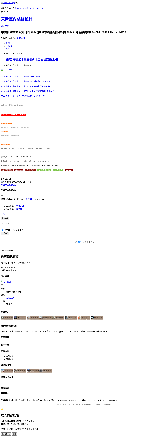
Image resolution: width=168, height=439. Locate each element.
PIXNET (65, 405)
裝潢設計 (20, 206)
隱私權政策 (98, 405)
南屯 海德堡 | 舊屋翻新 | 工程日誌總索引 (32, 59)
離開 (14, 434)
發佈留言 (5, 233)
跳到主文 (5, 26)
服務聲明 (107, 405)
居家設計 (21, 38)
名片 (8, 49)
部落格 (9, 46)
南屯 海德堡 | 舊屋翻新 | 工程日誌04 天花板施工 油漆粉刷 (25, 81)
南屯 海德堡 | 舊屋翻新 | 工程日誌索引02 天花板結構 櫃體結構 (27, 91)
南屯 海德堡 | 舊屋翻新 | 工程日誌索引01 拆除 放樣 (23, 96)
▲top (3, 213)
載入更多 (5, 218)
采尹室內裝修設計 (16, 19)
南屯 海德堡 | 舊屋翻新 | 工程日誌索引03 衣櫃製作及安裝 (25, 86)
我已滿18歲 (6, 434)
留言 (32, 199)
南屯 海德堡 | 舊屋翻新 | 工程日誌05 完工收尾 (20, 77)
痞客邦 (27, 199)
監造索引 (20, 209)
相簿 (8, 43)
